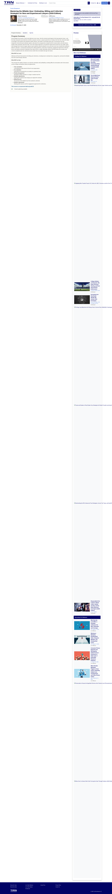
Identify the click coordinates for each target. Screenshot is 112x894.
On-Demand (27, 888)
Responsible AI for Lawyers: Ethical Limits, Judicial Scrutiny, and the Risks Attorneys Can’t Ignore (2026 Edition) (95, 606)
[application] (87, 43)
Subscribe (104, 3)
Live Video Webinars (29, 885)
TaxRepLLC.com (43, 3)
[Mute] (98, 49)
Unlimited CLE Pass (32, 3)
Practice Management (15, 8)
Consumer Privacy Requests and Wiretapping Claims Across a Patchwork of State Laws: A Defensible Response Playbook (95, 654)
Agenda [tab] (31, 32)
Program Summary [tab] (16, 32)
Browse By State (13, 886)
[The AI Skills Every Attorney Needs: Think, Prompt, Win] (82, 79)
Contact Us (93, 3)
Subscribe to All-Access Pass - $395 (87, 24)
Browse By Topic (13, 885)
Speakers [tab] (25, 32)
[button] (87, 42)
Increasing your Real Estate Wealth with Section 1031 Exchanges (95, 297)
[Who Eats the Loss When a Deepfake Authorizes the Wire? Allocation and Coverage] (82, 625)
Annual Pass (43, 885)
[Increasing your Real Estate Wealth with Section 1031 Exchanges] (82, 299)
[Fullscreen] (100, 49)
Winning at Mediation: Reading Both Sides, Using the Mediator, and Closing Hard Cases (95, 638)
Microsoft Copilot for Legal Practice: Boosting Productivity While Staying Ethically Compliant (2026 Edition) (95, 64)
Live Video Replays (29, 886)
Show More (20, 22)
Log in (99, 3)
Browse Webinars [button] (20, 3)
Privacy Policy (58, 885)
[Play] (74, 49)
